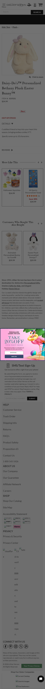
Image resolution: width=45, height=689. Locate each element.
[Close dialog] (44, 330)
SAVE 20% (14, 356)
